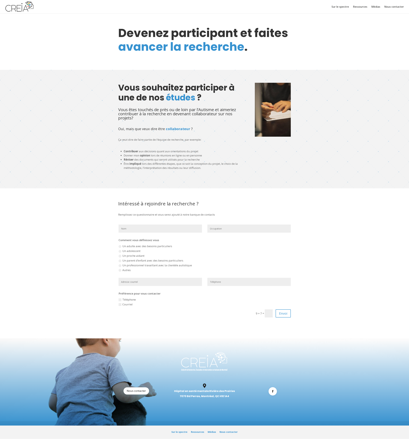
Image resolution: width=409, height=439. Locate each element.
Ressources (360, 7)
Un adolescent (131, 251)
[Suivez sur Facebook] (273, 391)
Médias (375, 7)
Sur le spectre (340, 7)
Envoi (283, 313)
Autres (126, 270)
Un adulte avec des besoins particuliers (147, 246)
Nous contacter (394, 7)
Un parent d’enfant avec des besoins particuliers (152, 260)
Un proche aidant (133, 256)
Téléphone (129, 299)
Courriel (127, 304)
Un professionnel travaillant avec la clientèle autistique (157, 265)
